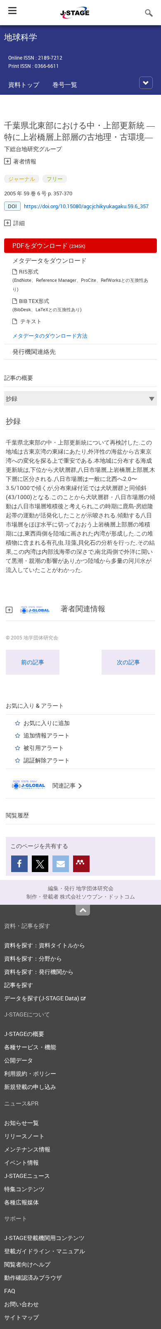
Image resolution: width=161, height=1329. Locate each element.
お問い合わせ (21, 1304)
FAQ (9, 1291)
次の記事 (128, 662)
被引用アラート (44, 748)
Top (83, 910)
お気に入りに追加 (47, 723)
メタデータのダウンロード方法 (50, 335)
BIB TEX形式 (34, 301)
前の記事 (32, 662)
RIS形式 (28, 271)
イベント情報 (21, 1162)
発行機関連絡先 (34, 351)
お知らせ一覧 (21, 1123)
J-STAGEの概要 (24, 1034)
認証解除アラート (47, 760)
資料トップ (23, 84)
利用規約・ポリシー (30, 1073)
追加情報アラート (47, 735)
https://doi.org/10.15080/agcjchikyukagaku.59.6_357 (86, 206)
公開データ (18, 1060)
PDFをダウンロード (48, 245)
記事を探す (18, 985)
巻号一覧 (64, 84)
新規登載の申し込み (30, 1087)
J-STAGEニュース (27, 1176)
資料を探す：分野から (33, 958)
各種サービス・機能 (30, 1047)
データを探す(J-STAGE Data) (42, 998)
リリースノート (24, 1136)
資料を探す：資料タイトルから (44, 945)
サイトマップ (21, 1317)
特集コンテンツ (24, 1189)
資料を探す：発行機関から (38, 972)
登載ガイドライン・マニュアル (44, 1251)
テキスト (31, 321)
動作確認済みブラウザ (33, 1277)
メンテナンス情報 (27, 1149)
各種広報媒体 (21, 1202)
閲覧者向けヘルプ (27, 1264)
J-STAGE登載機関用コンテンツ (44, 1238)
